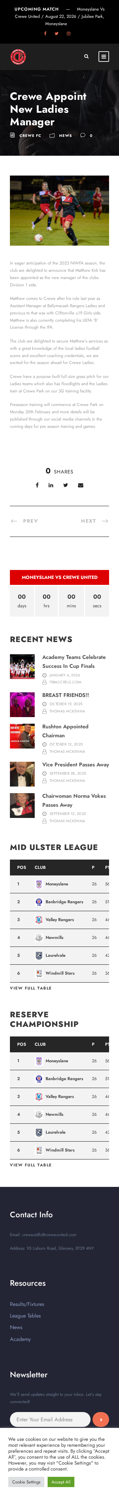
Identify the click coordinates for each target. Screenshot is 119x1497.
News (65, 135)
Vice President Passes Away (75, 764)
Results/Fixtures (27, 1304)
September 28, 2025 (68, 773)
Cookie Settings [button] (26, 1482)
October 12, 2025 (66, 744)
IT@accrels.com (66, 682)
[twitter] (57, 33)
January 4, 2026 (65, 675)
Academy (20, 1339)
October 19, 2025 (66, 704)
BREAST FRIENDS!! (65, 695)
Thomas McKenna (67, 711)
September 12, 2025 (68, 813)
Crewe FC (30, 135)
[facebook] (45, 33)
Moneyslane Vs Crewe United (60, 577)
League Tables (25, 1315)
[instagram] (68, 33)
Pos (21, 867)
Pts (109, 867)
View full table (31, 988)
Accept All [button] (61, 1482)
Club (40, 867)
